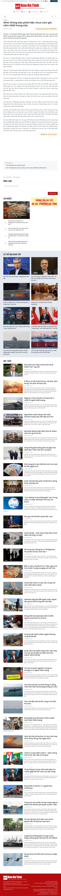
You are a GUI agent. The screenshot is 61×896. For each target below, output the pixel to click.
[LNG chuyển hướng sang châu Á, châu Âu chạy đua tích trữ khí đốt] (44, 340)
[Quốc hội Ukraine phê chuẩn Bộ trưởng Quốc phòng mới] (13, 486)
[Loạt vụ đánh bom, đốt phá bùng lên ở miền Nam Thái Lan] (16, 292)
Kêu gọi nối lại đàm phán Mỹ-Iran (38, 516)
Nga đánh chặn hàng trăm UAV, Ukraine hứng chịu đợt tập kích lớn (38, 416)
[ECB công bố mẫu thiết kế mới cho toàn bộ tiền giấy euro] (13, 469)
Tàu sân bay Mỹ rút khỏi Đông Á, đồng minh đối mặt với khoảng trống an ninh (40, 686)
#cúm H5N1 (9, 177)
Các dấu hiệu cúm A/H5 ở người (15, 165)
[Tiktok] (43, 1)
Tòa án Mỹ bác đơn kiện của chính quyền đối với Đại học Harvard (38, 820)
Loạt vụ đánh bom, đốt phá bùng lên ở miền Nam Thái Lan (16, 303)
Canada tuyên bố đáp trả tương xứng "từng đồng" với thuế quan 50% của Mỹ (44, 327)
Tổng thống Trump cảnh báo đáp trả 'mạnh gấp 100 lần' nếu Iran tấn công (39, 770)
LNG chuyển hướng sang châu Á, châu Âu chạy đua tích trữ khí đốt (44, 351)
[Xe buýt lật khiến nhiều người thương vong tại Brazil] (13, 639)
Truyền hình (45, 11)
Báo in (25, 11)
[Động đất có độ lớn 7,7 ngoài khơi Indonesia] (13, 791)
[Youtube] (45, 1)
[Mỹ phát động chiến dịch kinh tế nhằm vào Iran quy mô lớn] (13, 436)
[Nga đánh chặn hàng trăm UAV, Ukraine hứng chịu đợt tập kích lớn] (13, 420)
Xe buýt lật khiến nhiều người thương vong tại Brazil (39, 635)
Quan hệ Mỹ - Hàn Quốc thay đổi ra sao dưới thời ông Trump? (40, 534)
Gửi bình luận (52, 193)
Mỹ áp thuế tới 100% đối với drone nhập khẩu (40, 855)
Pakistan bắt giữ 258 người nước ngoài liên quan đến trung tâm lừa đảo (18, 243)
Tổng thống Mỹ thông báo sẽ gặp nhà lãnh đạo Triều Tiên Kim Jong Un (18, 235)
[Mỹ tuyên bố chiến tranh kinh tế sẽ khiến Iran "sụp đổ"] (13, 370)
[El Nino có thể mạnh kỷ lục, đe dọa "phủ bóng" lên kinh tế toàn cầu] (13, 386)
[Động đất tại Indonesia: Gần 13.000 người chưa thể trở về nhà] (13, 621)
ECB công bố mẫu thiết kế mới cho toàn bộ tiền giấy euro (40, 465)
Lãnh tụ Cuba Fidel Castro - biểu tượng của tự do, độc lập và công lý (40, 754)
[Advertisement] (30, 147)
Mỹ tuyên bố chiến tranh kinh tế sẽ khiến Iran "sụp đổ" (38, 366)
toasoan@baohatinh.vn (52, 890)
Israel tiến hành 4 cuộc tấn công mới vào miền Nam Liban (39, 584)
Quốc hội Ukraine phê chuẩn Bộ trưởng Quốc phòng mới (40, 482)
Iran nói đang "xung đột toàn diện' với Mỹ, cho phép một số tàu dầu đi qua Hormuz (43, 278)
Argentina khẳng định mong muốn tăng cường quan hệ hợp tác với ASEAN (40, 837)
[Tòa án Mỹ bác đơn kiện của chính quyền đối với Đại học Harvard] (13, 824)
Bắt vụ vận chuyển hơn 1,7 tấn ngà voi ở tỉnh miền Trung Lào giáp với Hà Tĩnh (17, 215)
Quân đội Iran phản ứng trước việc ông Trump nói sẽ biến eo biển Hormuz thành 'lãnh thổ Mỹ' (40, 653)
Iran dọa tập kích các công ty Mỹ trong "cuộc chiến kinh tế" (18, 229)
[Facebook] (41, 1)
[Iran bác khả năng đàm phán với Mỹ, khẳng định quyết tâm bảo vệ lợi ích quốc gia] (16, 340)
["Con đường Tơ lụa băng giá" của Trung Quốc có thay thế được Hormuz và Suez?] (13, 503)
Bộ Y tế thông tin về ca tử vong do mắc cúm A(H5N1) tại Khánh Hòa (26, 168)
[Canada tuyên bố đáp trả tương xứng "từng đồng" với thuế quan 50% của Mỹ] (44, 316)
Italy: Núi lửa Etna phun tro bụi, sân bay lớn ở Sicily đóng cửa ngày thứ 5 (40, 737)
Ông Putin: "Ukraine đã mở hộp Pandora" (41, 303)
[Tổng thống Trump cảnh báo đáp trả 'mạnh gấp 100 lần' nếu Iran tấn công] (13, 774)
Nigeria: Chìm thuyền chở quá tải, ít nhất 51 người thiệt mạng (39, 399)
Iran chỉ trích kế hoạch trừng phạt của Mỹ (16, 277)
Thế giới (5, 20)
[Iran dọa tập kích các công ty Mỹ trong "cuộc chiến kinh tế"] (16, 316)
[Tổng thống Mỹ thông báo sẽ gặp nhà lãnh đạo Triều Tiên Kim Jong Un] (13, 453)
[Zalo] (47, 1)
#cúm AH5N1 (16, 177)
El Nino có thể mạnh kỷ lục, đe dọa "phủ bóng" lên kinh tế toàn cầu (40, 382)
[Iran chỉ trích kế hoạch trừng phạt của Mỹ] (16, 266)
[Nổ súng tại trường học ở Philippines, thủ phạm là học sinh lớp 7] (13, 555)
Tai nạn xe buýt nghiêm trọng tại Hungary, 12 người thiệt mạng (38, 669)
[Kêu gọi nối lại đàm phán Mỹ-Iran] (13, 521)
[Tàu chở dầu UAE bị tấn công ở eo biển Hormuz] (13, 706)
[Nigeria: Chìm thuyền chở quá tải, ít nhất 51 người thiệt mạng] (13, 403)
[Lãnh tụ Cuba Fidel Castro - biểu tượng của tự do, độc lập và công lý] (13, 758)
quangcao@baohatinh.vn (43, 894)
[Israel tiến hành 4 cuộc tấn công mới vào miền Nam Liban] (13, 588)
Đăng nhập (55, 1)
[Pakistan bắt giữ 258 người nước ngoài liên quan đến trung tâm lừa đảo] (13, 604)
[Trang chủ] (5, 16)
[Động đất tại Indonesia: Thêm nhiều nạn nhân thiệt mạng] (13, 723)
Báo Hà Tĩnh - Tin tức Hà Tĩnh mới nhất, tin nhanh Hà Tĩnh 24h (30, 6)
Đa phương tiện (34, 11)
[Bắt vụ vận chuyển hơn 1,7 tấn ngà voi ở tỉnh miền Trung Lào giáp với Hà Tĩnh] (16, 210)
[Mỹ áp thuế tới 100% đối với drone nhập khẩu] (13, 859)
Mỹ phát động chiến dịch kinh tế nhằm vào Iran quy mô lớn (40, 432)
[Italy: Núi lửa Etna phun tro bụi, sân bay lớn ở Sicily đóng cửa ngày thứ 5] (13, 741)
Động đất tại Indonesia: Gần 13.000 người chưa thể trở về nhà (38, 617)
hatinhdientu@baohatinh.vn (39, 890)
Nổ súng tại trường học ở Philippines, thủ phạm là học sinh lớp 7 (18, 222)
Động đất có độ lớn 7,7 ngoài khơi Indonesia (38, 787)
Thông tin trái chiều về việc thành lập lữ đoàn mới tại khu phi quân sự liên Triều (40, 804)
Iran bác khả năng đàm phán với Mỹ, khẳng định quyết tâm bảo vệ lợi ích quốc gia (15, 352)
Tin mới (17, 11)
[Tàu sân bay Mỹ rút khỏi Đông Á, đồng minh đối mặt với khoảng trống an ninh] (13, 690)
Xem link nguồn (52, 134)
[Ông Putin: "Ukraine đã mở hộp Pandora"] (44, 292)
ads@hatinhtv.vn (54, 894)
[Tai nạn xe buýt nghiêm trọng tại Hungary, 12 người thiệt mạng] (13, 673)
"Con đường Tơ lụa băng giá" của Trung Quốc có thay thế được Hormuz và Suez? (40, 500)
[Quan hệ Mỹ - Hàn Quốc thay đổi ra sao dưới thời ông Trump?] (13, 538)
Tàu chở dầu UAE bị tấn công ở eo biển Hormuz (40, 702)
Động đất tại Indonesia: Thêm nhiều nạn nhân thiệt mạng (39, 719)
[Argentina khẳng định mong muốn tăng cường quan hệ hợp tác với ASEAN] (13, 841)
